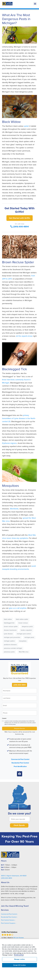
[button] (35, 3)
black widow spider (22, 619)
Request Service (19, 728)
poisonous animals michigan (13, 648)
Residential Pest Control (20, 763)
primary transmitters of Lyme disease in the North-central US (19, 418)
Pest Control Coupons (8, 923)
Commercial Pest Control (20, 759)
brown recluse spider (11, 626)
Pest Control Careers (7, 920)
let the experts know (24, 336)
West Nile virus (23, 652)
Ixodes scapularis (26, 630)
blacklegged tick (9, 623)
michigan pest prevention (12, 637)
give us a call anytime (17, 608)
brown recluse (23, 623)
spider (26, 126)
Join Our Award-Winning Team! (15, 905)
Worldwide (14, 508)
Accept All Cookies (19, 965)
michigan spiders (9, 641)
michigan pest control (24, 634)
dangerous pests (27, 626)
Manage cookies (19, 959)
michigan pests (29, 637)
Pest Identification (20, 766)
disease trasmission (10, 630)
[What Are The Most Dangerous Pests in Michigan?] (19, 35)
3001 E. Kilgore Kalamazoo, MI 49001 (13, 876)
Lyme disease (8, 634)
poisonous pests (9, 652)
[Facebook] (19, 773)
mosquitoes (23, 641)
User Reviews (18, 937)
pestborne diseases (10, 645)
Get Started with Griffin (19, 217)
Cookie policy (18, 955)
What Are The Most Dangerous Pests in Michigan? (16, 19)
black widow (8, 619)
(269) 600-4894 (21, 226)
